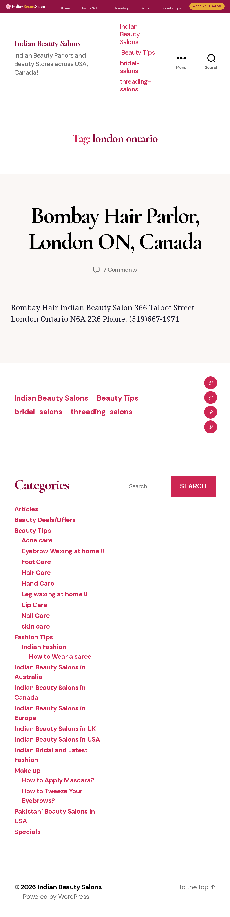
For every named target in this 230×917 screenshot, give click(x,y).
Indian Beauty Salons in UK (55, 728)
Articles (26, 509)
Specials (27, 832)
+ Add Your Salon (207, 6)
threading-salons (135, 85)
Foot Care (36, 562)
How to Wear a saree (60, 656)
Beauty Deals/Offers (45, 520)
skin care (36, 626)
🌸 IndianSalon (25, 6)
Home (65, 8)
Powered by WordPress (56, 896)
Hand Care (38, 583)
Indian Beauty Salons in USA (57, 739)
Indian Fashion (44, 647)
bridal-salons (130, 67)
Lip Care (34, 605)
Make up (27, 770)
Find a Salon (91, 8)
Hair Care (36, 572)
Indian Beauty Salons (47, 43)
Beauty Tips (172, 8)
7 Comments (120, 269)
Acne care (37, 540)
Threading (121, 8)
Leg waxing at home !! (55, 594)
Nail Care (36, 615)
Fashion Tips (33, 637)
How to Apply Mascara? (58, 780)
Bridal (145, 8)
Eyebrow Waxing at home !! (63, 551)
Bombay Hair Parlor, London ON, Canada (115, 229)
